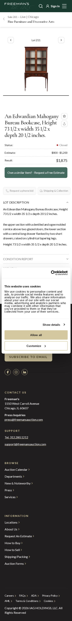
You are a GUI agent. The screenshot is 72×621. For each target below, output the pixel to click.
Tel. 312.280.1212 (16, 437)
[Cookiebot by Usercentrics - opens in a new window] (51, 272)
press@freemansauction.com (24, 419)
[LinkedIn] (25, 372)
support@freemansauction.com (25, 444)
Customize (33, 345)
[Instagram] (16, 372)
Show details (51, 324)
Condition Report (18, 259)
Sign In (55, 6)
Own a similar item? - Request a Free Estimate (36, 172)
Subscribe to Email (28, 357)
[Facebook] (8, 372)
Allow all (36, 335)
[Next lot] (61, 40)
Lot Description (16, 202)
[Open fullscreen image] (36, 68)
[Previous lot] (11, 40)
